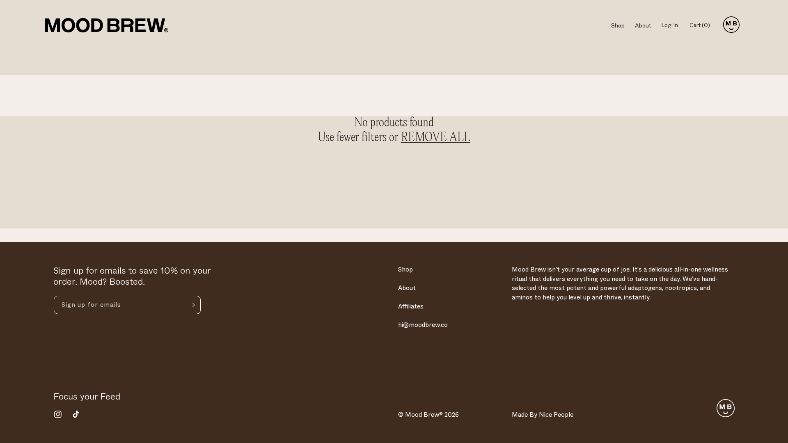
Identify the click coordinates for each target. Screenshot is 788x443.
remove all (435, 138)
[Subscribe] (192, 305)
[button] (703, 25)
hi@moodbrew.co (423, 324)
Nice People (556, 414)
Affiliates (411, 306)
